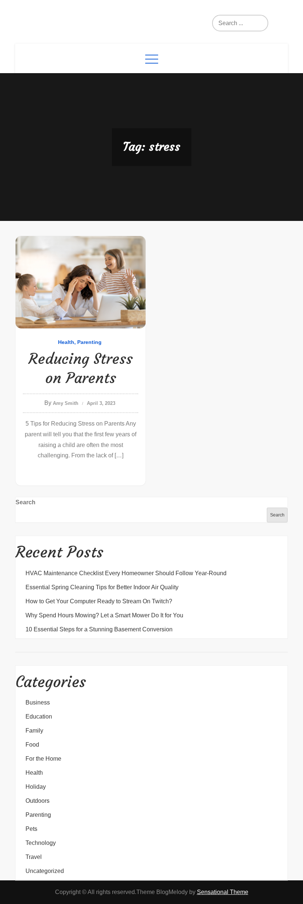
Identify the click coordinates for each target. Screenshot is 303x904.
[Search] (246, 23)
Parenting (89, 342)
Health (66, 342)
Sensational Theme (222, 892)
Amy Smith (65, 403)
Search (25, 502)
